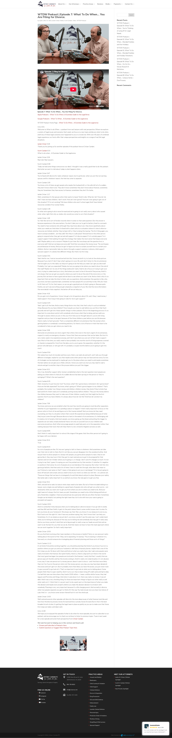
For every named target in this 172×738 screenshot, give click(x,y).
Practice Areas (88, 4)
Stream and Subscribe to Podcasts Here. (53, 625)
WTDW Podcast (81, 20)
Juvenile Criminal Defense (97, 709)
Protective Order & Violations (98, 716)
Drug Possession (94, 696)
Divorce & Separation (96, 693)
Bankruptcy (93, 680)
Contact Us (129, 4)
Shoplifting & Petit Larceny (97, 722)
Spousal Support (95, 725)
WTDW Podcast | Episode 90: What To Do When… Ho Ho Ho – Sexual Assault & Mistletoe (125, 64)
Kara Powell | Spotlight (121, 689)
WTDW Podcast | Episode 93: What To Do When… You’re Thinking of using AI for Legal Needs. (125, 28)
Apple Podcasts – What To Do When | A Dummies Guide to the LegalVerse (63, 115)
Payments (117, 4)
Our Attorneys (74, 4)
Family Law (93, 706)
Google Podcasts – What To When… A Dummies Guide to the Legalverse (63, 119)
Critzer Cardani (78, 619)
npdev (41, 20)
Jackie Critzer (56, 20)
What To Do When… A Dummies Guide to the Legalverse (78, 123)
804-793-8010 (71, 684)
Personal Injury (94, 712)
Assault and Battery (95, 677)
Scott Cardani (68, 20)
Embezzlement (94, 703)
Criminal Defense (95, 690)
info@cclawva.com (72, 690)
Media (108, 4)
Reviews (100, 4)
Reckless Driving (94, 719)
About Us (61, 4)
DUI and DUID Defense (96, 700)
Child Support (94, 687)
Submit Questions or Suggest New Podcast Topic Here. (58, 628)
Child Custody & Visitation (97, 683)
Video (74, 20)
